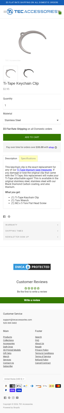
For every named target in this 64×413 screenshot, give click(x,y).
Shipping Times (14, 231)
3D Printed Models (12, 350)
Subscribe (8, 366)
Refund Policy (41, 359)
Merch (6, 356)
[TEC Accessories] (32, 11)
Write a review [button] (32, 300)
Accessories (9, 343)
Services (7, 359)
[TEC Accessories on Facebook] (5, 397)
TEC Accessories (26, 404)
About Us (39, 343)
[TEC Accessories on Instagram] (13, 397)
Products (7, 337)
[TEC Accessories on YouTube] (17, 397)
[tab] (11, 158)
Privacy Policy (41, 350)
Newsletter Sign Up (17, 237)
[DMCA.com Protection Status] (32, 269)
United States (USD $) (13, 379)
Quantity (7, 98)
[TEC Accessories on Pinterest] (9, 397)
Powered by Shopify (11, 408)
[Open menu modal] (5, 12)
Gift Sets (7, 353)
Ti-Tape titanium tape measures (34, 169)
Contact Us (8, 363)
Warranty (11, 225)
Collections (8, 340)
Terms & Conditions (44, 353)
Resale (38, 347)
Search (38, 337)
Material (7, 113)
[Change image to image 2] (28, 73)
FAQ (37, 340)
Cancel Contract (43, 363)
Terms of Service (43, 356)
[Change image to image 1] (10, 73)
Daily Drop (8, 347)
